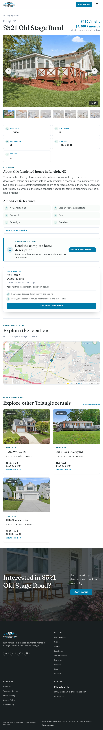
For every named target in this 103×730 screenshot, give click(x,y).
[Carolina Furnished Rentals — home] (9, 4)
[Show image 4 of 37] (46, 114)
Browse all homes (91, 404)
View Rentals (84, 4)
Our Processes (60, 655)
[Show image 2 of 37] (21, 114)
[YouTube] (27, 653)
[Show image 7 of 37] (83, 114)
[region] (51, 363)
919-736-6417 (61, 686)
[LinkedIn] (6, 653)
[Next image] (95, 71)
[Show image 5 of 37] (58, 114)
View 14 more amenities (17, 230)
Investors (58, 660)
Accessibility (8, 704)
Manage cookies (47, 725)
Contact (57, 673)
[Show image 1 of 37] (8, 114)
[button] (51, 361)
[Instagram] (20, 653)
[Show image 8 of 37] (95, 114)
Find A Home (60, 637)
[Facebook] (13, 653)
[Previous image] (8, 71)
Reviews (57, 664)
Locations (58, 651)
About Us (7, 686)
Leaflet (71, 383)
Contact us (81, 592)
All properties (12, 15)
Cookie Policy (9, 700)
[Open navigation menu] (97, 4)
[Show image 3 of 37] (33, 114)
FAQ (56, 669)
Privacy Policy (9, 695)
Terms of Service (10, 691)
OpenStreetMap (83, 383)
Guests (57, 646)
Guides (57, 642)
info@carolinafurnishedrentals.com (70, 691)
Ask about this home (51, 305)
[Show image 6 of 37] (70, 114)
